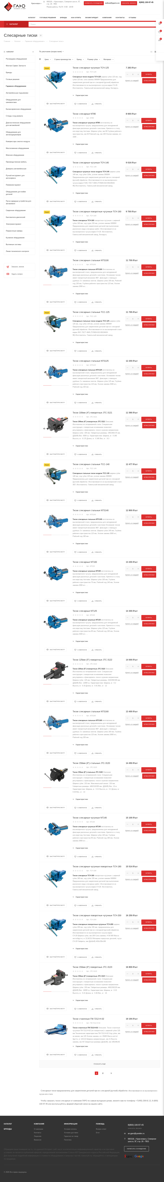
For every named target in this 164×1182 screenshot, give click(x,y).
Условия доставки (71, 1133)
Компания (39, 1124)
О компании (38, 1129)
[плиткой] (151, 52)
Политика (67, 1140)
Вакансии (37, 1140)
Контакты (37, 1133)
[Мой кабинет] (159, 18)
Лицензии (37, 1136)
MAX (35, 12)
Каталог (8, 1124)
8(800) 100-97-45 (146, 2)
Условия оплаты (70, 1129)
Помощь (100, 1124)
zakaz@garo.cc (112, 3)
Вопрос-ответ (101, 1129)
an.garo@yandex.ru (136, 1133)
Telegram (30, 12)
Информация (70, 1124)
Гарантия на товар (71, 1136)
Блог (98, 1133)
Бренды (8, 1129)
